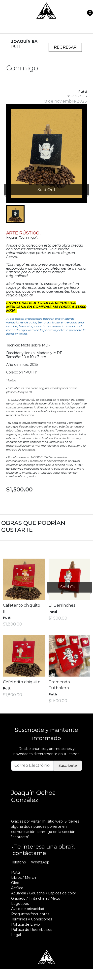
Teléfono (18, 862)
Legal (16, 935)
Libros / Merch (23, 877)
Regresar (65, 47)
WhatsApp (40, 862)
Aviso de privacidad (27, 909)
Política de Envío (25, 924)
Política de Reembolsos (31, 929)
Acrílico (17, 888)
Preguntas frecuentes (30, 914)
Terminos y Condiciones (31, 919)
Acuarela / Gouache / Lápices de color (43, 893)
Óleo (15, 883)
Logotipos (20, 903)
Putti (15, 872)
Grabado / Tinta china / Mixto (35, 898)
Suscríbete (68, 765)
